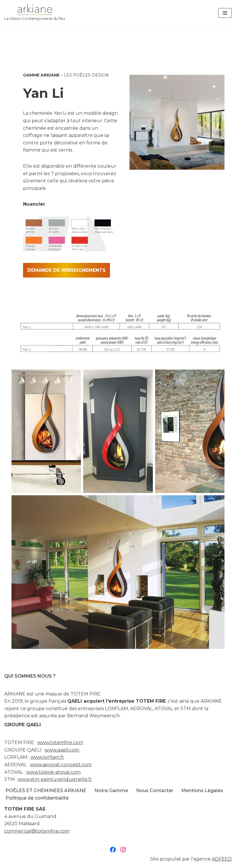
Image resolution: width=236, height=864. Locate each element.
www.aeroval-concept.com (61, 764)
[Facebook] (112, 849)
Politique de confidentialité (36, 798)
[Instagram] (123, 849)
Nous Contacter (154, 790)
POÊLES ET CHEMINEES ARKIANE (45, 790)
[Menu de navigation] (225, 13)
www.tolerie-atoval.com (53, 772)
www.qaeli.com (62, 750)
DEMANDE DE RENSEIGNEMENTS (66, 270)
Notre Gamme (111, 790)
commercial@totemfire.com (36, 831)
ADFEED (222, 859)
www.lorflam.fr (47, 757)
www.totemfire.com (60, 742)
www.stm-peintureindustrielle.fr (55, 779)
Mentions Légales (202, 790)
